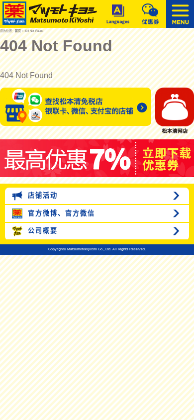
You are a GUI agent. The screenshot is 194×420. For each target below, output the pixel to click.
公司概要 (41, 230)
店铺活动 (41, 195)
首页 (18, 30)
